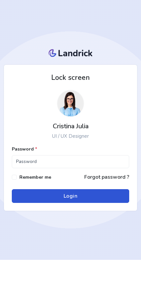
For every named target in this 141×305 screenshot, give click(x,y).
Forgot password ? (106, 177)
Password (24, 149)
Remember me (35, 177)
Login (71, 196)
